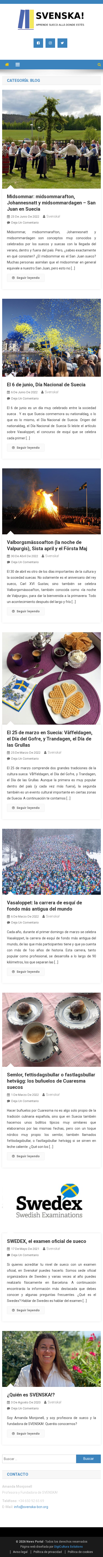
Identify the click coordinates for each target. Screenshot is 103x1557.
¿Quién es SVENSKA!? (31, 1395)
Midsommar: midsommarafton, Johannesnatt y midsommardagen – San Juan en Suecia (51, 203)
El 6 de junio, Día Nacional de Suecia (46, 385)
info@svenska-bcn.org (31, 1507)
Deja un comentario (25, 222)
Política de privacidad (48, 1552)
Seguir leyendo (28, 278)
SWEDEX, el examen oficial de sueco (46, 1241)
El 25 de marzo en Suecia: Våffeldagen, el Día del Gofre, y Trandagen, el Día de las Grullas (49, 739)
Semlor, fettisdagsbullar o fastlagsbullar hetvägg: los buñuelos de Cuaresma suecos (51, 1081)
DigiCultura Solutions (68, 1546)
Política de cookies (80, 1552)
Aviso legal (20, 1552)
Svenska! (53, 216)
